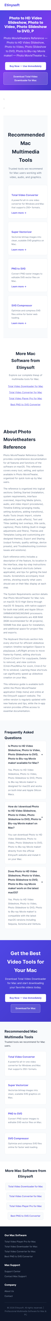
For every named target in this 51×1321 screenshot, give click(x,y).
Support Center (13, 1271)
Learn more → (18, 212)
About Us (9, 1291)
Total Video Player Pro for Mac (25, 398)
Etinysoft (12, 5)
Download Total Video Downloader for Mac (25, 78)
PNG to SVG (18, 268)
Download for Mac (26, 1008)
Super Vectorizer (21, 231)
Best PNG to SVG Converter (25, 404)
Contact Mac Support (16, 1276)
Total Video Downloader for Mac (25, 386)
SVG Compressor (21, 305)
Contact (9, 1296)
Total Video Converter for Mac (25, 392)
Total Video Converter (24, 195)
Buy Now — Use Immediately (26, 66)
